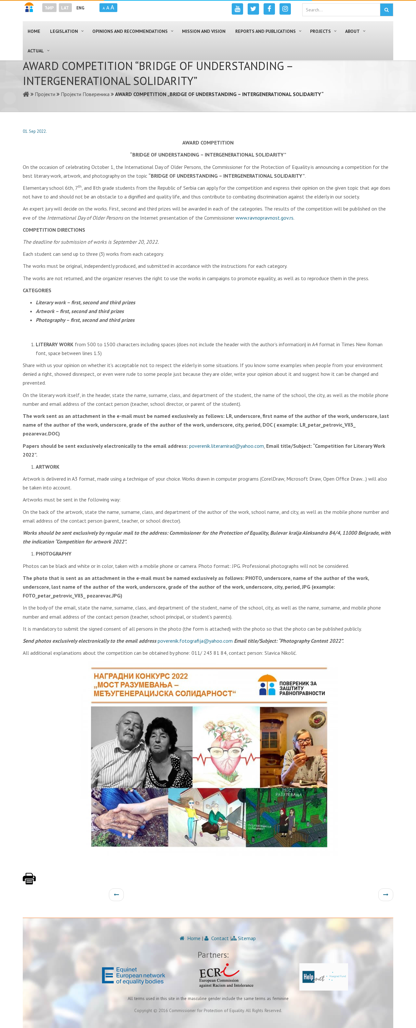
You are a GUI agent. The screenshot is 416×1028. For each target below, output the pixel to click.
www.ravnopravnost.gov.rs (264, 217)
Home (193, 938)
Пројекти (45, 94)
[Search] (386, 10)
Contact (219, 938)
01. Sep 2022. (35, 131)
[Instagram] (285, 9)
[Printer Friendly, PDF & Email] (29, 882)
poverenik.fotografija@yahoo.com (195, 640)
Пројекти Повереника (85, 94)
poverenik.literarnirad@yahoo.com (226, 446)
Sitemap (246, 938)
